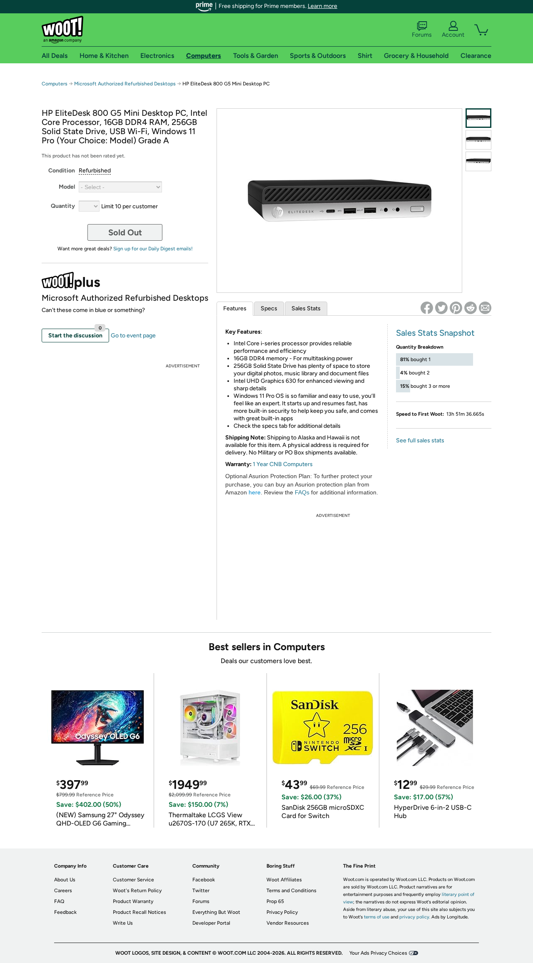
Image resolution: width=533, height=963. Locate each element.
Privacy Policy (282, 912)
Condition (61, 170)
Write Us (123, 923)
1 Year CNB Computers (283, 464)
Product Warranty (133, 901)
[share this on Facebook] (427, 308)
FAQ (59, 901)
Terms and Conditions (291, 890)
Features (235, 308)
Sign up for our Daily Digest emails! (153, 249)
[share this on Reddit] (470, 308)
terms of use (376, 917)
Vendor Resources (287, 923)
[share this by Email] (485, 308)
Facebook (203, 880)
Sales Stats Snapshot (435, 333)
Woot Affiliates (284, 880)
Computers (54, 84)
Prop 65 (275, 901)
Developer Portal (211, 923)
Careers (63, 890)
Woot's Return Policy (137, 890)
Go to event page (133, 335)
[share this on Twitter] (441, 308)
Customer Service (133, 880)
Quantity (63, 206)
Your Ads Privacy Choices (378, 953)
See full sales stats (420, 440)
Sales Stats (306, 308)
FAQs (302, 492)
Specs (269, 308)
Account (453, 34)
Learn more (322, 6)
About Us (64, 880)
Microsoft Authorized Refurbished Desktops (125, 84)
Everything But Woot (216, 912)
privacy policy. (414, 917)
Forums (422, 34)
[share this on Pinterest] (456, 308)
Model (67, 186)
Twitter (200, 890)
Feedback (65, 912)
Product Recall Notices (139, 912)
